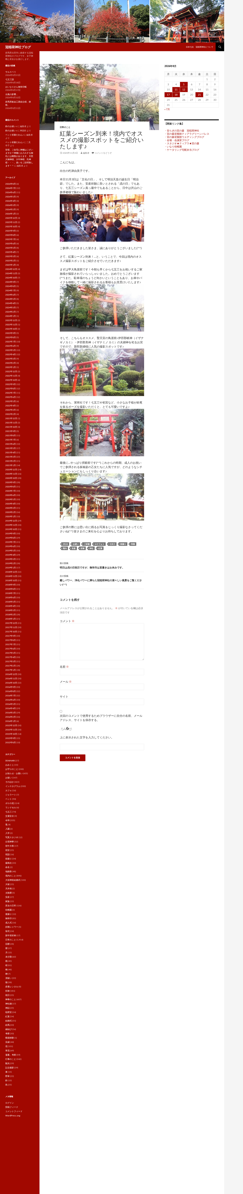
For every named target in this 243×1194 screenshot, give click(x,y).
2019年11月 (11, 525)
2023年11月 (11, 324)
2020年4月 (10, 503)
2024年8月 (10, 286)
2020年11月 (11, 473)
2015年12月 (11, 725)
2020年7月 (10, 491)
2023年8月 (10, 337)
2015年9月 (10, 738)
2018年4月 (10, 606)
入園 (7, 828)
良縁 (7, 1042)
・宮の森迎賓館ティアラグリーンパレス (186, 133)
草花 (7, 1050)
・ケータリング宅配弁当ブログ (181, 149)
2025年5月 (10, 247)
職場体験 (9, 1037)
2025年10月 (11, 226)
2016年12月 (11, 674)
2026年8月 (10, 183)
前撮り (123, 544)
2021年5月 (10, 448)
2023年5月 (10, 350)
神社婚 (8, 1003)
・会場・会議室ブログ (176, 140)
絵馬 (7, 1025)
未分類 (8, 956)
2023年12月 (11, 320)
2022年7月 (10, 392)
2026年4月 (10, 201)
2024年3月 (10, 307)
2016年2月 (10, 717)
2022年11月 (11, 375)
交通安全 (9, 816)
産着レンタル (11, 986)
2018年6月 (10, 597)
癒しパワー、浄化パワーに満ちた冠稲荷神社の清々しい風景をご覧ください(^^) (101, 580)
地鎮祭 (8, 871)
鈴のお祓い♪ (11, 126)
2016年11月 (11, 678)
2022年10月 (11, 380)
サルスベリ (10, 72)
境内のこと (10, 875)
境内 (65, 548)
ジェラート (10, 794)
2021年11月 (11, 422)
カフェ (8, 790)
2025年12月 (11, 218)
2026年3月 (10, 205)
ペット (8, 799)
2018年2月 (10, 614)
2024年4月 (10, 303)
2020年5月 (10, 499)
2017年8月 (10, 640)
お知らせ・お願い (13, 773)
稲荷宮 (8, 1012)
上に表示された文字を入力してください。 (87, 737)
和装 (133, 544)
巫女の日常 (10, 905)
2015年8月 (10, 742)
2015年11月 (11, 729)
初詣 (7, 854)
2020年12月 (11, 469)
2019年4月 (10, 554)
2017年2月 (10, 665)
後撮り (8, 914)
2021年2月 (10, 461)
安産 (74, 548)
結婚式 (8, 1020)
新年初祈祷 (10, 935)
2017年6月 (10, 648)
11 (176, 89)
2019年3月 (10, 559)
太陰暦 (8, 892)
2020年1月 (10, 516)
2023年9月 (10, 333)
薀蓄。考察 (10, 1054)
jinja (65, 544)
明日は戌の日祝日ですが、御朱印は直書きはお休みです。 (92, 565)
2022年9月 (10, 384)
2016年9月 (10, 687)
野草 (7, 1076)
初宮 (7, 850)
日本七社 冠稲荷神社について (199, 47)
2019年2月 (10, 563)
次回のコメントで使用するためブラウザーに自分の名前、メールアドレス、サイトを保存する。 (101, 718)
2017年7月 (10, 644)
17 (168, 94)
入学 (7, 833)
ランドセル (10, 807)
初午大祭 (9, 846)
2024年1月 (10, 316)
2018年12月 (11, 572)
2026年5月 (10, 196)
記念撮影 (9, 1067)
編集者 (86, 153)
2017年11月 (11, 627)
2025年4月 (10, 252)
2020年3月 (10, 508)
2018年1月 (10, 618)
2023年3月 (10, 358)
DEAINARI (10, 760)
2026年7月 (10, 188)
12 (183, 89)
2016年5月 (10, 704)
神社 (91, 548)
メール (66, 681)
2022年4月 (10, 405)
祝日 (7, 995)
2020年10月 (11, 478)
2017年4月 (10, 657)
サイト (64, 696)
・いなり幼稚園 (173, 146)
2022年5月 (10, 401)
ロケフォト (99, 544)
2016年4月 (10, 708)
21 (199, 94)
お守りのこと (11, 769)
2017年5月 (10, 653)
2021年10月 (11, 427)
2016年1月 (10, 721)
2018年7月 (10, 593)
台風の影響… (11, 94)
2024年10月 (11, 277)
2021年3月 (10, 456)
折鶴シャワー (11, 927)
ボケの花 (9, 803)
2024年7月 (10, 290)
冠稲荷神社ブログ (18, 47)
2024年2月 (10, 311)
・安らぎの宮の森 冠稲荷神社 (181, 130)
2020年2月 (10, 512)
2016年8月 (10, 691)
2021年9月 (10, 431)
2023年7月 (10, 341)
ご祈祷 (87, 544)
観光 (7, 1063)
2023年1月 (10, 367)
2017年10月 (11, 631)
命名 (7, 867)
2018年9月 (10, 584)
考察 (7, 1033)
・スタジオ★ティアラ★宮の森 (181, 143)
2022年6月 (10, 397)
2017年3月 (10, 661)
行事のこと (10, 1059)
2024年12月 (11, 269)
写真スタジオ (11, 837)
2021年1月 (10, 465)
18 (176, 94)
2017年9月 (10, 635)
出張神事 (9, 841)
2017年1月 (10, 670)
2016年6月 (10, 699)
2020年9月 (10, 482)
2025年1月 (10, 264)
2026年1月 (10, 213)
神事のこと (10, 999)
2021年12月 (11, 418)
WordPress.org (12, 1115)
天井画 (8, 888)
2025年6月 (10, 243)
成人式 (8, 922)
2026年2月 (10, 209)
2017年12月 (11, 623)
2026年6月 (10, 192)
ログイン (9, 1102)
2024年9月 (10, 282)
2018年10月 (11, 580)
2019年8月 (10, 537)
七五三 (112, 544)
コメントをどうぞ (103, 153)
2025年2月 (10, 260)
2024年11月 (11, 273)
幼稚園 (8, 909)
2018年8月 (10, 589)
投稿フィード (11, 1107)
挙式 (7, 931)
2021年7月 (10, 439)
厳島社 (8, 863)
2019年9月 (10, 533)
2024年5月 (10, 299)
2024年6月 (10, 294)
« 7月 (167, 109)
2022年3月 (10, 409)
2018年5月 (10, 601)
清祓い (8, 978)
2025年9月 (10, 230)
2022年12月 (11, 371)
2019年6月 (10, 546)
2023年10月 (11, 328)
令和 (7, 820)
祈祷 (82, 548)
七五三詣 (9, 79)
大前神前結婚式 (12, 880)
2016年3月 (10, 712)
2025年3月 (10, 256)
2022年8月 (10, 388)
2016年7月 (10, 695)
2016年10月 (11, 682)
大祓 (7, 884)
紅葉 (100, 548)
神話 (7, 1008)
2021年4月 (10, 452)
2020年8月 (10, 486)
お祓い (76, 544)
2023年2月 (10, 363)
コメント (67, 621)
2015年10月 (11, 734)
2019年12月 (11, 520)
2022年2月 (10, 414)
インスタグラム (12, 786)
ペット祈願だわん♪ (14, 134)
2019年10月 (11, 529)
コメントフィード (13, 1111)
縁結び (8, 1029)
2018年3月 (10, 610)
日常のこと (65, 127)
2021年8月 (10, 435)
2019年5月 (10, 550)
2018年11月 (11, 576)
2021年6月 (10, 444)
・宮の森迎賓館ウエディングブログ (184, 136)
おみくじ (9, 764)
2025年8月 (10, 235)
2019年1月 (10, 567)
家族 (7, 901)
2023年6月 (10, 346)
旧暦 (7, 944)
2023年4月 (10, 354)
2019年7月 (10, 542)
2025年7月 (10, 239)
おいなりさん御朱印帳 (16, 86)
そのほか (9, 782)
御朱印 (8, 918)
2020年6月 (10, 495)
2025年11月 (11, 222)
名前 (64, 666)
